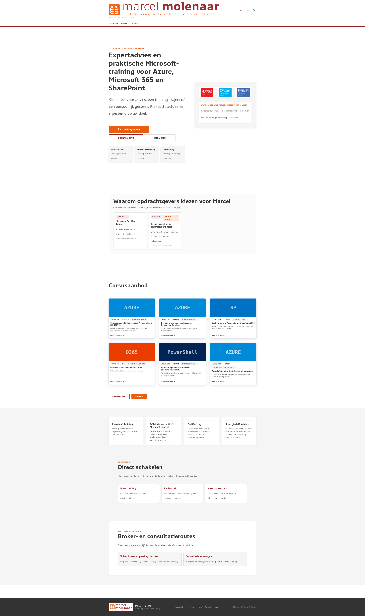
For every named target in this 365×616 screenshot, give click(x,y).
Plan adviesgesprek (129, 129)
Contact (134, 23)
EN (248, 10)
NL (241, 10)
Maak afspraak (205, 607)
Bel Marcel (160, 137)
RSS (216, 607)
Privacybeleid (179, 607)
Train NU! (139, 396)
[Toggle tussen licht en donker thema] (254, 10)
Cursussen (113, 23)
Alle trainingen (119, 396)
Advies (124, 23)
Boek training (126, 137)
